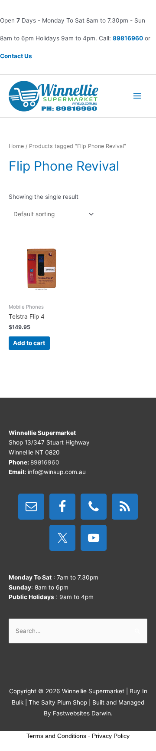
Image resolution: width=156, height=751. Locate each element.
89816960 (128, 38)
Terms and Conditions (56, 735)
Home (16, 146)
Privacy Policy (111, 735)
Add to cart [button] (29, 342)
